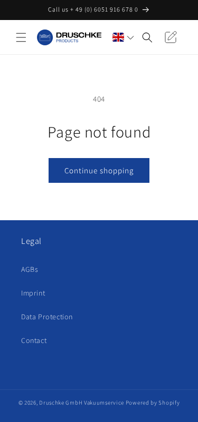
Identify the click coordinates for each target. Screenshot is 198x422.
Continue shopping (99, 170)
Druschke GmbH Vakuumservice (81, 402)
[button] (21, 37)
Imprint (33, 293)
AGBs (29, 269)
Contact (33, 340)
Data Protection (47, 316)
